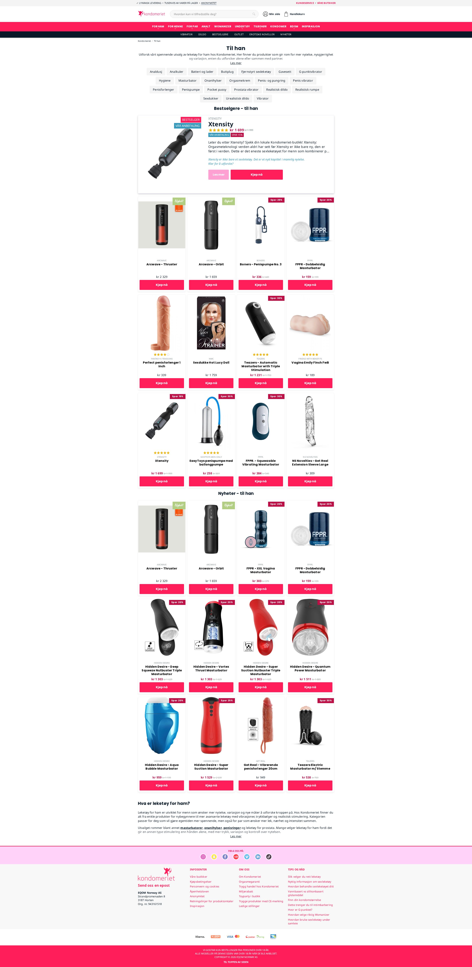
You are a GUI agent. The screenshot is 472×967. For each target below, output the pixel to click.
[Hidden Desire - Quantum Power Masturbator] (310, 601)
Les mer (219, 174)
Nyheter (285, 34)
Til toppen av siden (236, 962)
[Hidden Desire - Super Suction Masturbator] (211, 699)
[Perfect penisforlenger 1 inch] (161, 297)
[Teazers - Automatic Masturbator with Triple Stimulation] (260, 297)
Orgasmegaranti (249, 881)
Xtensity (161, 457)
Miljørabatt (246, 891)
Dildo (202, 34)
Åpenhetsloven (199, 891)
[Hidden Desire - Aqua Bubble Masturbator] (161, 699)
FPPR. (310, 260)
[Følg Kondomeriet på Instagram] (203, 859)
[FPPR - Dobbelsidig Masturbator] (310, 198)
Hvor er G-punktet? (300, 909)
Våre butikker (326, 3)
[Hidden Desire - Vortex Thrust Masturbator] (211, 601)
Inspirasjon (197, 906)
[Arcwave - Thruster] (161, 198)
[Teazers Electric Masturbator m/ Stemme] (310, 699)
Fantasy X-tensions (162, 358)
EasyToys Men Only (211, 457)
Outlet (239, 34)
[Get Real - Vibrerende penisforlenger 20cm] (260, 699)
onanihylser (213, 828)
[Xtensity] (170, 117)
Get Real (260, 761)
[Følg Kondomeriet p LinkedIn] (258, 859)
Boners (261, 260)
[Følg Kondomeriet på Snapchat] (214, 859)
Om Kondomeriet (250, 876)
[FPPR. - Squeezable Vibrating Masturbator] (260, 395)
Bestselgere (220, 34)
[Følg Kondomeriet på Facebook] (225, 859)
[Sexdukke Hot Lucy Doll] (211, 297)
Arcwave (161, 260)
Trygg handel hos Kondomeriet (259, 886)
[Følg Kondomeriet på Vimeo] (247, 859)
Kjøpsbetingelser (200, 881)
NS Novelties (310, 457)
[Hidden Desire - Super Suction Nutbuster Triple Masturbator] (260, 601)
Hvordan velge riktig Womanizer (308, 914)
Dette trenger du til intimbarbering (310, 905)
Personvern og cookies (204, 886)
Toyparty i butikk (249, 896)
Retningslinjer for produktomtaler (211, 901)
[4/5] (161, 355)
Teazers (261, 358)
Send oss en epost (154, 885)
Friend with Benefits (310, 358)
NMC (211, 358)
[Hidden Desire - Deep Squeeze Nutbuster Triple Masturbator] (161, 601)
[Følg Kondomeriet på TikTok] (269, 859)
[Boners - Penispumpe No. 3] (260, 198)
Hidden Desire (161, 662)
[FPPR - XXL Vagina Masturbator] (260, 503)
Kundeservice (305, 3)
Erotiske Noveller (262, 34)
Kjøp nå (257, 174)
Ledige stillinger (249, 906)
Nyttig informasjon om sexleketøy (309, 881)
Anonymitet (208, 3)
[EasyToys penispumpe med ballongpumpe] (211, 395)
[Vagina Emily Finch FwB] (310, 297)
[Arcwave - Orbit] (211, 198)
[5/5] (260, 355)
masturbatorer (191, 828)
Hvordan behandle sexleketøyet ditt (311, 886)
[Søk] (253, 14)
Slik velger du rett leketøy (304, 876)
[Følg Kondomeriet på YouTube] (236, 859)
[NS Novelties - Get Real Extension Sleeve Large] (310, 395)
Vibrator (186, 34)
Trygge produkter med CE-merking (261, 901)
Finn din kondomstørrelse (304, 900)
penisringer (232, 828)
